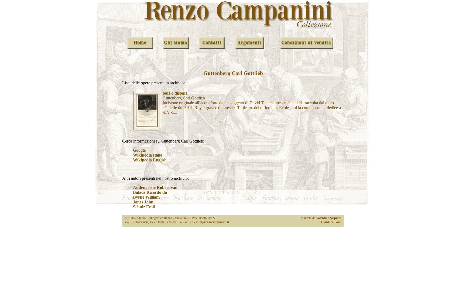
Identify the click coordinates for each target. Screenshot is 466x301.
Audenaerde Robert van (155, 187)
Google (139, 150)
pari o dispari (175, 93)
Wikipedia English (150, 160)
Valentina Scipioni (328, 218)
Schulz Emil (144, 207)
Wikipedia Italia (147, 155)
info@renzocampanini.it (212, 222)
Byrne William (146, 197)
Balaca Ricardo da (150, 192)
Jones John (143, 202)
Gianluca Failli (331, 222)
